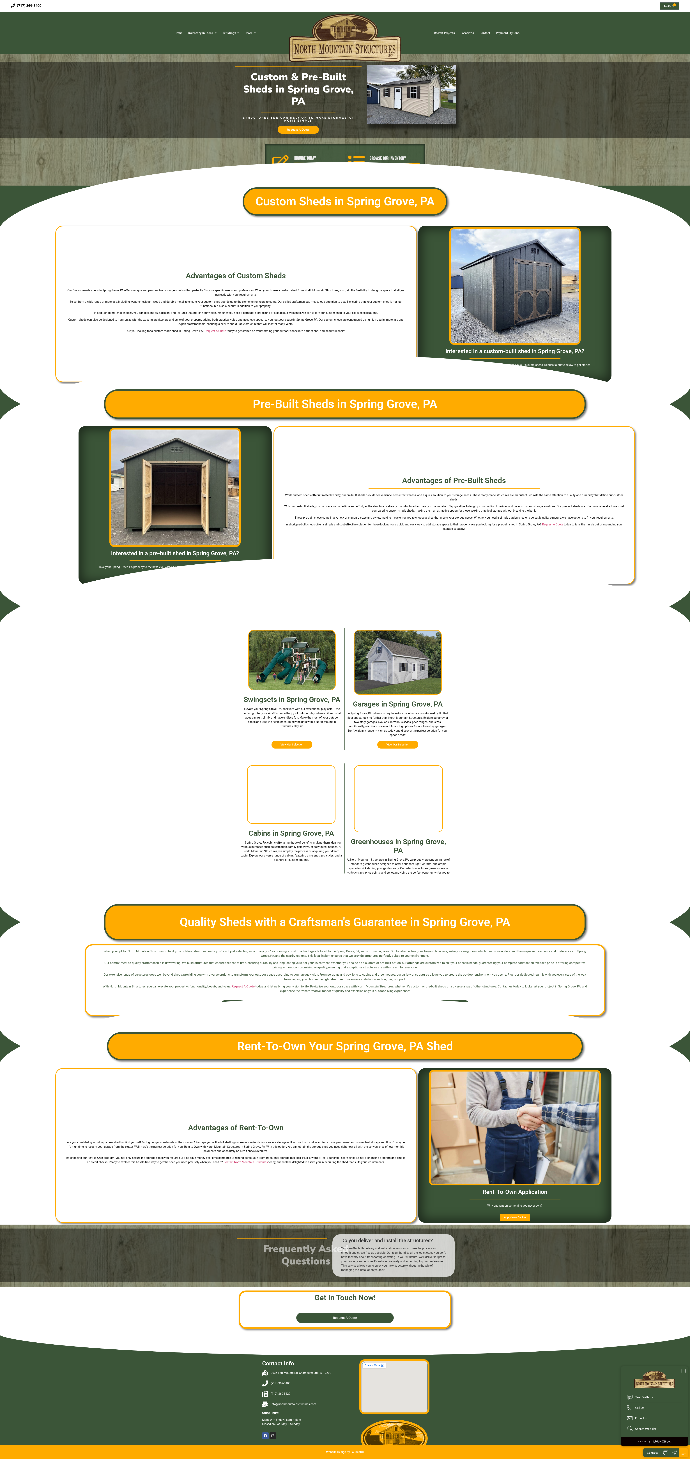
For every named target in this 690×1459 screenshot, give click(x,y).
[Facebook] (265, 1435)
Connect (652, 1452)
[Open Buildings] (238, 33)
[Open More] (254, 33)
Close (684, 1371)
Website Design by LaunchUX (345, 1452)
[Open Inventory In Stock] (215, 33)
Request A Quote (215, 331)
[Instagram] (273, 1435)
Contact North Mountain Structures (246, 1162)
